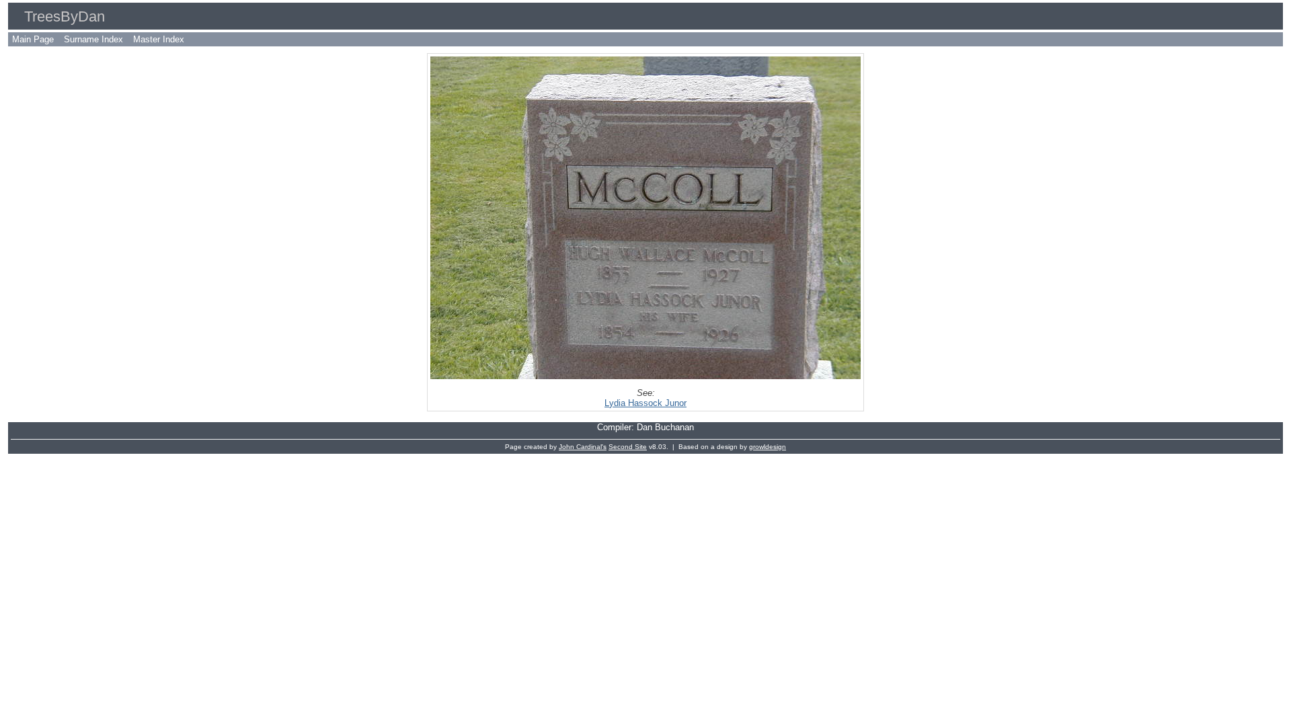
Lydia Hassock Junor (645, 403)
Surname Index (93, 39)
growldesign (767, 446)
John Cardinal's (583, 446)
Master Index (158, 39)
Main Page (33, 39)
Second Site (628, 446)
